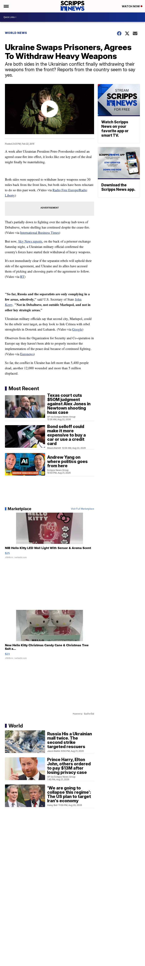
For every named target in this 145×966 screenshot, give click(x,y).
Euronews (27, 354)
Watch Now (131, 6)
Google (77, 329)
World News (16, 33)
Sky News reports (30, 241)
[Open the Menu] (6, 6)
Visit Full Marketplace (82, 508)
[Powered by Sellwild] (89, 713)
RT (22, 276)
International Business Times (39, 232)
